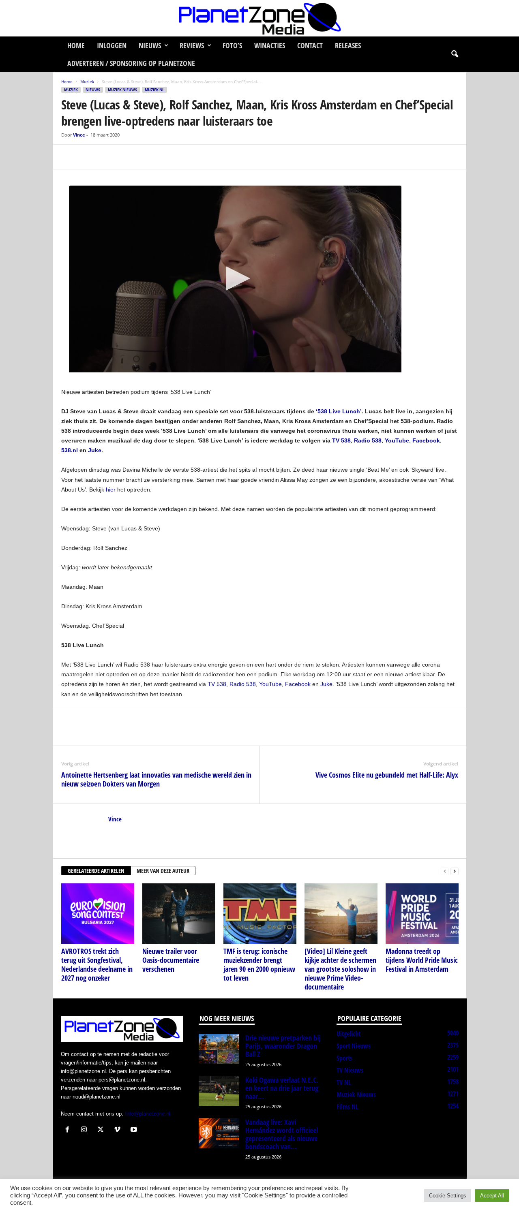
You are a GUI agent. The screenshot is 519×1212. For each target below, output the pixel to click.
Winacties (269, 45)
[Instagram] (85, 1130)
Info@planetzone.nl (147, 1114)
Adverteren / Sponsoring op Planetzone (131, 63)
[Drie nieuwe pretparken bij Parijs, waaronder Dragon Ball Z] (219, 1049)
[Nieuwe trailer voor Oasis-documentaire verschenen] (178, 913)
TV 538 (217, 684)
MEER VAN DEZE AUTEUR (163, 870)
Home (76, 45)
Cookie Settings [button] (447, 1196)
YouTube (270, 684)
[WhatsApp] (107, 157)
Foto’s (232, 45)
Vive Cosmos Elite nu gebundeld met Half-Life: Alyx (386, 774)
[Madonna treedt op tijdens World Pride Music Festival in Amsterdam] (422, 913)
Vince (79, 135)
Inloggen (112, 45)
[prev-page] (445, 871)
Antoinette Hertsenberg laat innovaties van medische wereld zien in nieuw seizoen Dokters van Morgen (156, 779)
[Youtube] (134, 1130)
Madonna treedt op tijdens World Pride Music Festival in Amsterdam (422, 960)
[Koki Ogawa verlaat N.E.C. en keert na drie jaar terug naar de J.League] (219, 1091)
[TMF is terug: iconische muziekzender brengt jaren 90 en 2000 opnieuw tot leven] (259, 913)
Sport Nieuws (354, 1045)
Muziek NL (154, 89)
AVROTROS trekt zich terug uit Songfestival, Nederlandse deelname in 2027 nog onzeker (97, 964)
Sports (344, 1058)
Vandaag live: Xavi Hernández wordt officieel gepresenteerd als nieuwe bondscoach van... (281, 1134)
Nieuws (150, 45)
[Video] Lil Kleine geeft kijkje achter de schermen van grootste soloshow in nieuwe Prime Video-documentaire (340, 969)
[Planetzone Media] (259, 18)
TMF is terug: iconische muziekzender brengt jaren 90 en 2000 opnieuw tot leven (259, 964)
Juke (326, 684)
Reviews (192, 45)
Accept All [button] (492, 1196)
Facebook (298, 684)
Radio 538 (242, 684)
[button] (454, 54)
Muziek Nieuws (122, 89)
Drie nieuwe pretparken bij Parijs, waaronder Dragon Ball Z (282, 1046)
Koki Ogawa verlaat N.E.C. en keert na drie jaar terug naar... (281, 1088)
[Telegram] (125, 157)
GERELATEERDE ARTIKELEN (96, 870)
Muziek (87, 81)
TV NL (344, 1082)
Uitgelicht (348, 1033)
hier (111, 489)
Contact (310, 45)
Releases (348, 45)
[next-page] (454, 871)
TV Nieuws (350, 1070)
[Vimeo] (119, 1130)
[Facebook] (69, 157)
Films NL (347, 1106)
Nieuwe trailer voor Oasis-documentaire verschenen (170, 960)
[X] (88, 157)
